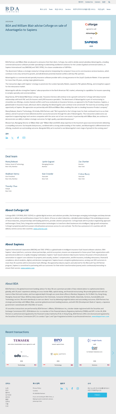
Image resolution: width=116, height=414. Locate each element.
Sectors (68, 9)
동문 (103, 2)
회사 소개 (43, 9)
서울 (6, 404)
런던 (6, 390)
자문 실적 (101, 9)
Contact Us (89, 2)
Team (51, 9)
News (109, 9)
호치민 (7, 397)
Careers (97, 2)
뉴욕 (6, 388)
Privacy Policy (37, 388)
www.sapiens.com (27, 268)
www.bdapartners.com (100, 316)
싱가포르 (8, 395)
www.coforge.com (40, 229)
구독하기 (97, 395)
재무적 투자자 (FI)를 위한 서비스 (84, 9)
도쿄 (6, 406)
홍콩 (6, 399)
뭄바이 (7, 392)
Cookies (35, 391)
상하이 (7, 401)
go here (39, 401)
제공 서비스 (59, 9)
